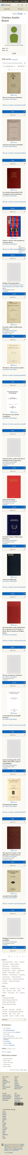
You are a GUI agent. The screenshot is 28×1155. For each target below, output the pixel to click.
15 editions (21, 250)
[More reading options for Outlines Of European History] (24, 297)
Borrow (13, 208)
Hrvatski (4, 1123)
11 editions (5, 291)
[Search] (18, 4)
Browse (20, 9)
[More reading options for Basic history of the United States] (24, 650)
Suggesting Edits (18, 1098)
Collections (17, 1085)
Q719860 (9, 1043)
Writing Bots (5, 1100)
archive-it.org (15, 1150)
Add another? (15, 59)
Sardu (3, 1131)
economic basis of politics (10, 896)
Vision (3, 1078)
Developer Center (6, 1095)
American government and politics (13, 145)
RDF (22, 1069)
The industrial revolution (10, 804)
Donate (16, 1)
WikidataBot (20, 13)
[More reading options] (24, 111)
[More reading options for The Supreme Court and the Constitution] (24, 433)
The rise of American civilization (12, 97)
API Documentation (6, 1096)
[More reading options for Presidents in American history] (24, 258)
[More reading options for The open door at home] (24, 865)
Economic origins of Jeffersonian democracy (12, 328)
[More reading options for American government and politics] (24, 163)
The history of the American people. (13, 368)
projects (6, 1149)
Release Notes (17, 1101)
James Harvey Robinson (11, 285)
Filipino (4, 1137)
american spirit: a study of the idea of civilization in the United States (14, 459)
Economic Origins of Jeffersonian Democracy (12, 538)
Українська (5, 1134)
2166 (8, 1034)
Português (4, 1127)
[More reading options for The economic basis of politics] (24, 913)
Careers (4, 1083)
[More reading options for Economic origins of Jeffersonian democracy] (24, 339)
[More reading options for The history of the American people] (24, 385)
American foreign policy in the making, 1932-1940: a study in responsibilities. (12, 762)
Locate (14, 294)
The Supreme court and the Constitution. (11, 415)
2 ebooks (22, 251)
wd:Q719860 (12, 1045)
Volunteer (4, 1080)
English (4, 1116)
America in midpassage (9, 579)
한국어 (4, 1126)
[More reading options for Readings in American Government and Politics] (24, 950)
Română (4, 1129)
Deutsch (4, 1114)
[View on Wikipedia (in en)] (13, 54)
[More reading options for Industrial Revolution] (24, 510)
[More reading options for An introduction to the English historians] (24, 735)
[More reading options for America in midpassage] (24, 597)
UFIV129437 (6, 1039)
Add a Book (17, 1100)
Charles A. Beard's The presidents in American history (13, 241)
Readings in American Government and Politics (13, 939)
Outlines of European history (11, 283)
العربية (3, 1111)
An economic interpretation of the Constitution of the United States (13, 193)
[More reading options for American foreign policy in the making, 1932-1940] (24, 774)
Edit (25, 13)
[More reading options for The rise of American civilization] (24, 115)
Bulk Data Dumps (6, 1098)
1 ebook (10, 333)
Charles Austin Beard (10, 99)
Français (4, 1119)
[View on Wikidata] (15, 54)
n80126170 (17, 1032)
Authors (16, 1081)
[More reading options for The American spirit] (24, 471)
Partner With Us (6, 1081)
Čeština (4, 1112)
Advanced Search (18, 1086)
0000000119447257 (10, 1030)
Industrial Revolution (9, 500)
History (21, 14)
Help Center (17, 1095)
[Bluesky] (15, 1104)
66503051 (8, 1041)
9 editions (5, 333)
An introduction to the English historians (12, 717)
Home (15, 1078)
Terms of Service (6, 1086)
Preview (15, 95)
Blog (3, 1085)
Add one (9, 1051)
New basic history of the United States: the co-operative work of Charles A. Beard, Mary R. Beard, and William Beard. (14, 630)
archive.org (7, 1150)
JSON (25, 1069)
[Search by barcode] (22, 4)
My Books (7, 9)
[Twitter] (19, 1104)
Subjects (16, 1083)
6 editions (5, 768)
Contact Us (17, 1096)
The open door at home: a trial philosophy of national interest (12, 854)
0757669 (10, 1152)
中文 (3, 1136)
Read (12, 111)
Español (4, 1117)
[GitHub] (22, 1104)
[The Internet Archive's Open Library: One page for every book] (6, 4)
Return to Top (17, 1088)
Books (15, 1080)
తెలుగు (3, 1132)
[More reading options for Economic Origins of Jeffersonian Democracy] (24, 549)
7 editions (5, 680)
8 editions (5, 465)
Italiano (4, 1124)
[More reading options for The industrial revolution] (24, 822)
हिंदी (3, 1121)
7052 (13, 1036)
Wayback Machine (18, 1149)
